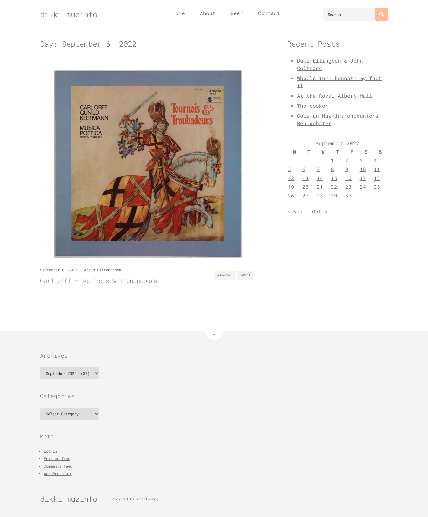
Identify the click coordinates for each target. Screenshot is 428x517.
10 (363, 169)
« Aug (295, 211)
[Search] (381, 14)
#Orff (246, 275)
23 (348, 186)
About (208, 13)
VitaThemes (148, 498)
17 (363, 178)
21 (320, 186)
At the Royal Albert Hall (334, 95)
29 (334, 195)
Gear (237, 13)
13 (305, 178)
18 (377, 178)
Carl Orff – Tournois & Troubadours (98, 280)
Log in (50, 450)
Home (178, 13)
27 (305, 195)
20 (305, 186)
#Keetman (224, 275)
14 (320, 178)
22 (334, 186)
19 (291, 186)
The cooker (312, 105)
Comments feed (58, 465)
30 (348, 195)
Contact (269, 13)
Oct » (320, 211)
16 (348, 178)
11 (377, 169)
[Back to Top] (214, 330)
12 (291, 178)
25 (377, 186)
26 (291, 195)
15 (334, 178)
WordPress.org (58, 473)
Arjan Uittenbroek (102, 269)
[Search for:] (355, 14)
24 (363, 186)
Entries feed (57, 458)
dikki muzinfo (68, 14)
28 (320, 195)
